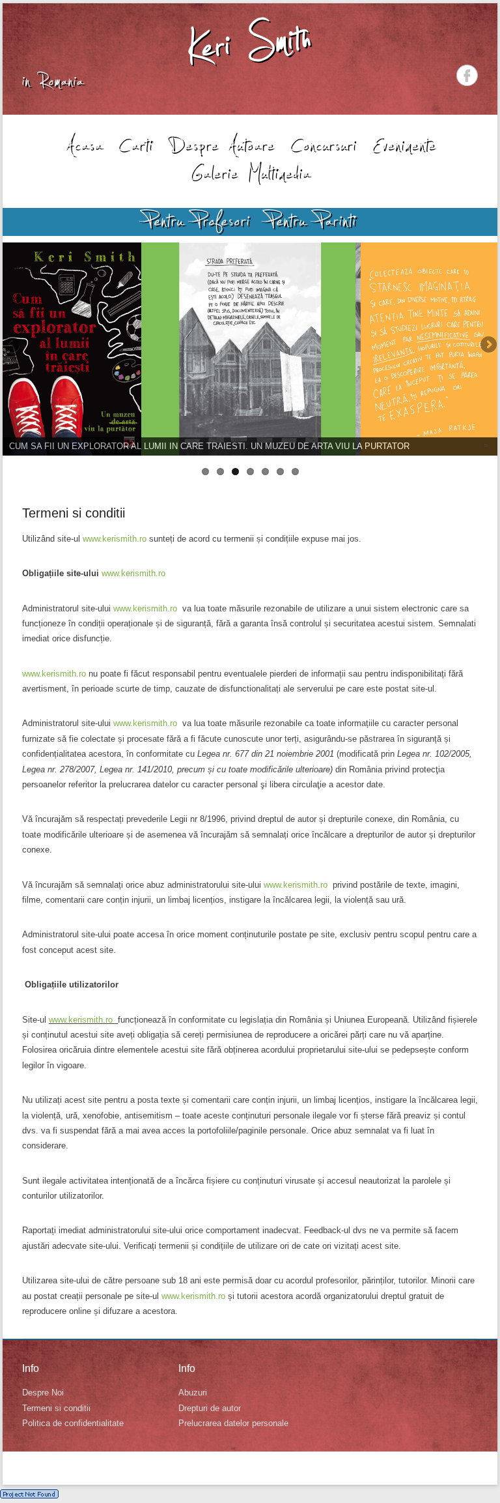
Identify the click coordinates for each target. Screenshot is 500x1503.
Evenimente (404, 145)
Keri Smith (249, 43)
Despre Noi (43, 1392)
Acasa (83, 145)
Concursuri (323, 145)
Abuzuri (192, 1392)
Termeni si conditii (73, 513)
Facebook (467, 75)
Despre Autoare (221, 145)
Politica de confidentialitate (73, 1423)
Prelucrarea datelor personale (233, 1423)
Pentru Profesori (197, 221)
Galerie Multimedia (250, 173)
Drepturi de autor (209, 1408)
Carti (135, 145)
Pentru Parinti (311, 221)
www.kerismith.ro (114, 539)
